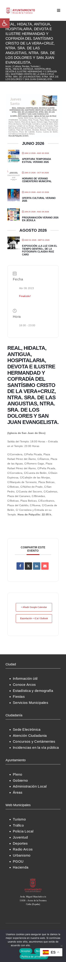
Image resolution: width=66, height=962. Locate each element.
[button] (5, 23)
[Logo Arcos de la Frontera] (21, 8)
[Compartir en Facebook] (20, 566)
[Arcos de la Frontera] (33, 879)
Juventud (20, 837)
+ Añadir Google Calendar (34, 607)
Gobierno (20, 780)
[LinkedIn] (36, 566)
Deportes (20, 843)
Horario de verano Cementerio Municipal (37, 180)
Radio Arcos (23, 849)
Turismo (19, 819)
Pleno (17, 774)
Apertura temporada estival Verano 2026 (36, 160)
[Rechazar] (61, 946)
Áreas (17, 792)
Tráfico (18, 825)
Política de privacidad (43, 945)
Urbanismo (22, 855)
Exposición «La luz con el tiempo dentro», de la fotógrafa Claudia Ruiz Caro (39, 250)
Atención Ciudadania (30, 736)
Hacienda (20, 867)
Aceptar (25, 950)
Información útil (25, 678)
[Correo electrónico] (45, 566)
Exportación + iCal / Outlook (34, 618)
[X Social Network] (28, 566)
